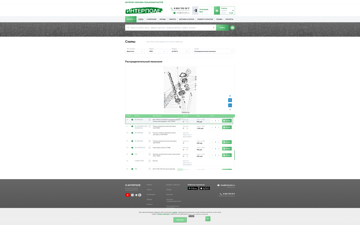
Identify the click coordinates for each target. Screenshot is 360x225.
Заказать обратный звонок (180, 11)
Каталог (149, 185)
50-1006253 (139, 133)
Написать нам (230, 187)
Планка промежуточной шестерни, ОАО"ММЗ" (165, 142)
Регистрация (204, 9)
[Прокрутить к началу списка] (180, 118)
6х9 (136, 154)
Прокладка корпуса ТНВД (161, 147)
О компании (151, 194)
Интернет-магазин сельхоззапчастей (144, 2)
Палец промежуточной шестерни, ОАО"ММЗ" (164, 127)
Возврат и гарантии (173, 185)
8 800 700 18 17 (181, 8)
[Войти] (195, 10)
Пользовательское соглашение (172, 207)
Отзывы (169, 189)
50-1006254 (139, 141)
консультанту (187, 136)
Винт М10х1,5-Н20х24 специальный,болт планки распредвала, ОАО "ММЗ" (167, 120)
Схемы (149, 189)
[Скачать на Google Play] (193, 188)
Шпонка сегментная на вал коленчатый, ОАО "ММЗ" (166, 155)
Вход (201, 12)
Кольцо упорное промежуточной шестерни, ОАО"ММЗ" (164, 133)
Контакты (169, 194)
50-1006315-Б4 (140, 147)
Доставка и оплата (153, 209)
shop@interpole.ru (183, 13)
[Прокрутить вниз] (180, 169)
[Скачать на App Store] (205, 188)
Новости (150, 204)
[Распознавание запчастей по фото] (232, 27)
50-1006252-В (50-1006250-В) (141, 127)
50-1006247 (139, 119)
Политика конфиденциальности (173, 200)
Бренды (149, 199)
